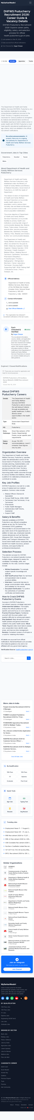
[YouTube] (16, 998)
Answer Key (4, 1072)
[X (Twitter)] (21, 998)
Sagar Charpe (18, 334)
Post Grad (24, 781)
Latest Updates (5, 1048)
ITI (10, 776)
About (12, 1104)
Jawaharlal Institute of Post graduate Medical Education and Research (18, 948)
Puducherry (6, 157)
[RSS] (25, 998)
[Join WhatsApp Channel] (12, 998)
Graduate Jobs (5, 1024)
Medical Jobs (5, 1054)
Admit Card (4, 1067)
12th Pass (24, 772)
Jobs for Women (6, 1051)
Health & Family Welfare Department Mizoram (16, 895)
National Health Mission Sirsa (17, 907)
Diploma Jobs (5, 1015)
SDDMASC (11, 866)
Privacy (17, 1104)
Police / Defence (6, 1039)
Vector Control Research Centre (18, 936)
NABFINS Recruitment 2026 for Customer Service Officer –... (14, 740)
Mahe (4, 161)
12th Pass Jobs (5, 1010)
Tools (2, 1081)
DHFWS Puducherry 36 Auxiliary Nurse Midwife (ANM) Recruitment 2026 (15, 380)
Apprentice (22, 61)
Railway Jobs (5, 1037)
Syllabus (3, 1075)
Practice (3, 1084)
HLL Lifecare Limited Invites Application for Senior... (16, 732)
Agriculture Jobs (6, 1045)
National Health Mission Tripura (18, 912)
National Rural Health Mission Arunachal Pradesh (17, 884)
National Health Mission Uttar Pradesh (17, 890)
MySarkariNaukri (8, 3)
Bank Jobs (4, 1034)
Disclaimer (24, 1104)
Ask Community (5, 1087)
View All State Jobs (17, 756)
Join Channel (17, 969)
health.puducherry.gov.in (24, 649)
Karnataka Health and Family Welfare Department (17, 924)
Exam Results (5, 1069)
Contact (30, 1104)
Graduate (10, 781)
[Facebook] (2, 998)
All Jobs (12, 61)
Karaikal (16, 157)
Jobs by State (5, 1042)
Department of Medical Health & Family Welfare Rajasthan (18, 878)
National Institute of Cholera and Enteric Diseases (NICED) (18, 941)
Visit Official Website (15, 308)
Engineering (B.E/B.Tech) (8, 1018)
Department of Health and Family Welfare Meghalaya (18, 901)
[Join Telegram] (7, 998)
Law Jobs (4, 1021)
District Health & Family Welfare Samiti (18, 930)
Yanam (25, 157)
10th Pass (10, 772)
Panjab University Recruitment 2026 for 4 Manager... (16, 708)
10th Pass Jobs (5, 1007)
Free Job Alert (5, 1057)
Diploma (24, 776)
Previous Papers (6, 1078)
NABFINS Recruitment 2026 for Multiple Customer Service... (17, 748)
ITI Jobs (3, 1012)
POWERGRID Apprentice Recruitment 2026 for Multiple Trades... (16, 724)
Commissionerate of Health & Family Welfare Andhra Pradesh (18, 872)
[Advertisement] (17, 84)
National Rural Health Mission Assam (17, 918)
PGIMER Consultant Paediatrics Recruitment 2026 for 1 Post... (13, 716)
